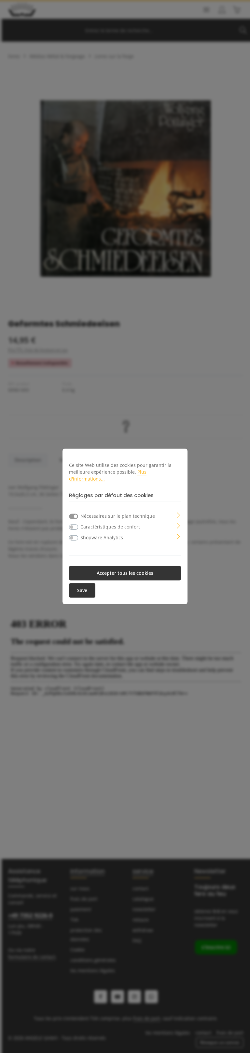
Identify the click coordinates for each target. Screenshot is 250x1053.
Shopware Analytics (101, 537)
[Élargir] (178, 514)
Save (82, 590)
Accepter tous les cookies (125, 573)
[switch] (73, 527)
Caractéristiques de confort (110, 527)
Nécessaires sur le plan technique (117, 516)
